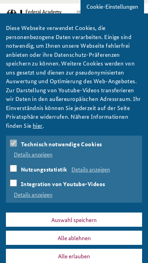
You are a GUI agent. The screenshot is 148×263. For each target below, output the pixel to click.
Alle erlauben (74, 256)
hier (38, 125)
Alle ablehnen (74, 238)
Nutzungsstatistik (44, 169)
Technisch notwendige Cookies (61, 144)
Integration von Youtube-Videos (63, 184)
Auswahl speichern (74, 220)
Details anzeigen (33, 154)
